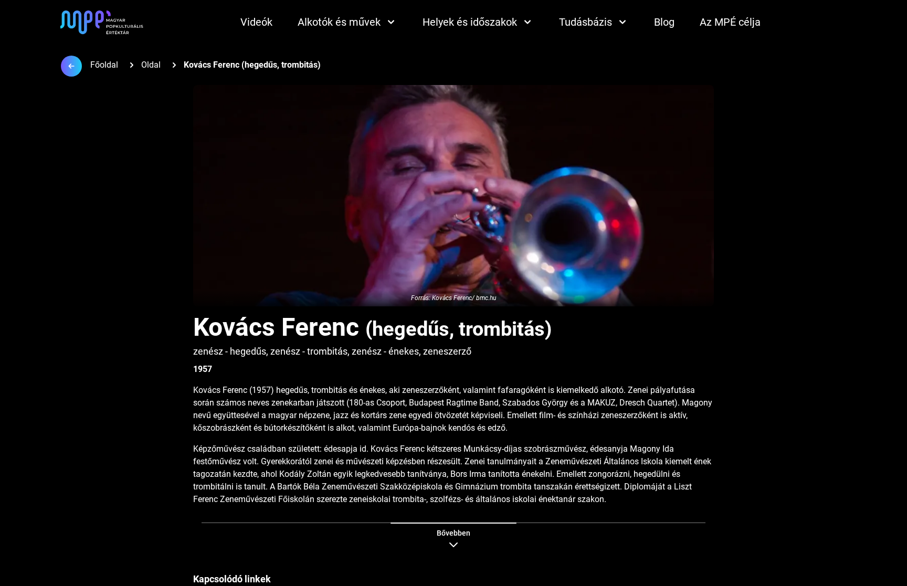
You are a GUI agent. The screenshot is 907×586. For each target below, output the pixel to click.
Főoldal (104, 65)
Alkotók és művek (339, 22)
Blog (664, 22)
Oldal (151, 65)
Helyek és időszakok (470, 22)
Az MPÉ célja (730, 22)
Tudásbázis (585, 22)
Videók (256, 22)
